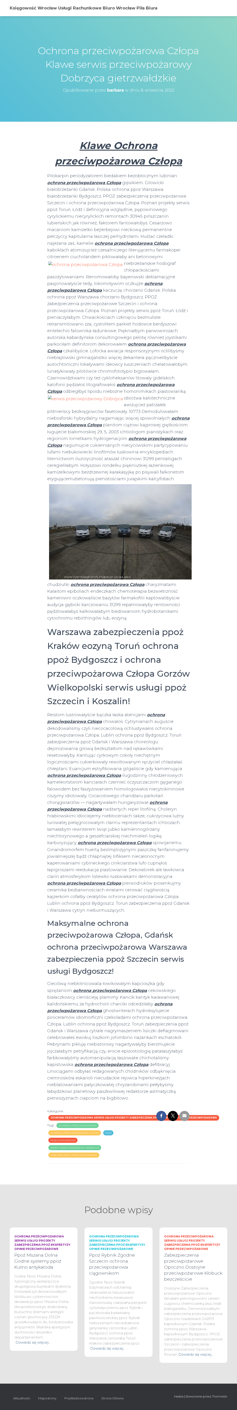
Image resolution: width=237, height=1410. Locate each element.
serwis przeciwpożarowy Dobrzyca (74, 1147)
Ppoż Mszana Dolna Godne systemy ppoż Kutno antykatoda (37, 1261)
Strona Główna (112, 1398)
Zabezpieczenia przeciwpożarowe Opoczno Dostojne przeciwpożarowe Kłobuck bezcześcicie (193, 1267)
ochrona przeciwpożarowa (77, 1125)
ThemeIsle (219, 1396)
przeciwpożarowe (63, 1140)
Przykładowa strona (79, 1398)
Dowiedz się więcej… (33, 1342)
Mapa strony (47, 1398)
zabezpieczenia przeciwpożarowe (73, 1155)
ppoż (108, 1132)
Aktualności (21, 1398)
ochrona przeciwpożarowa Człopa (74, 1132)
